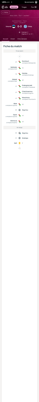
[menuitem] (14, 7)
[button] (33, 7)
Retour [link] (6, 12)
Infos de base (22, 39)
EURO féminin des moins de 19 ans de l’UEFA (5, 7)
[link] (14, 7)
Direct (13, 39)
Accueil (5, 39)
